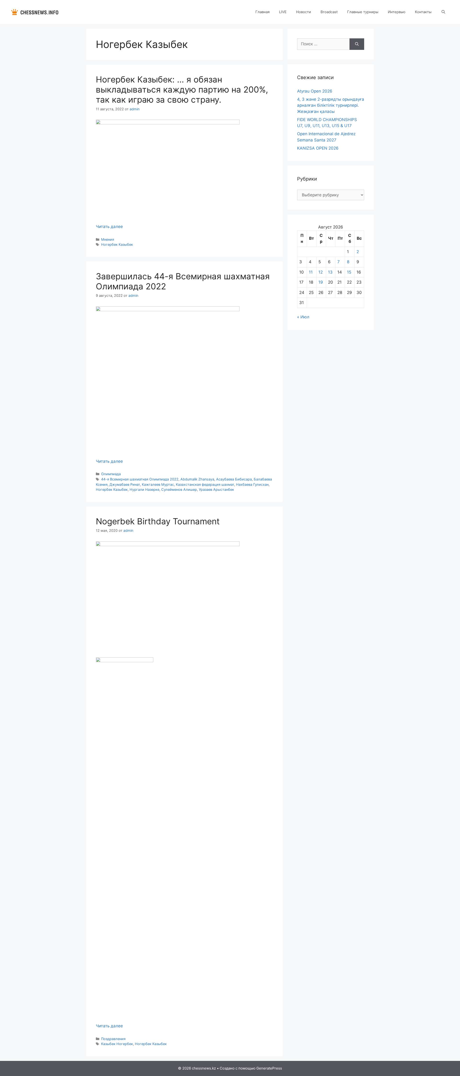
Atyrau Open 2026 (314, 91)
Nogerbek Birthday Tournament (158, 521)
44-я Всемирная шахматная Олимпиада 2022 (139, 479)
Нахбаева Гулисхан (252, 484)
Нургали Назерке (144, 489)
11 (311, 272)
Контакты (423, 12)
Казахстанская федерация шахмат (205, 484)
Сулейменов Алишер (179, 489)
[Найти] (357, 44)
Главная (262, 12)
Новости (303, 12)
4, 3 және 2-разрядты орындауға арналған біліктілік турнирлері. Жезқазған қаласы (330, 105)
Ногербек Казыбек (117, 244)
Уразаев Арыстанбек (216, 489)
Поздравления (113, 1039)
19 (320, 282)
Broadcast (329, 12)
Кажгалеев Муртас (158, 484)
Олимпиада (111, 474)
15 (349, 272)
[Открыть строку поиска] (443, 12)
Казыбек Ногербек (117, 1044)
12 (320, 272)
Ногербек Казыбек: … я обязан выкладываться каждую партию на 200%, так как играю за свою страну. (182, 89)
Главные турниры (362, 12)
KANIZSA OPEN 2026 (318, 148)
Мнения (107, 239)
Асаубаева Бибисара (234, 479)
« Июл (303, 317)
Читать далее (109, 226)
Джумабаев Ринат (124, 484)
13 (330, 272)
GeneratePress (269, 1068)
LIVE (283, 12)
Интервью (396, 12)
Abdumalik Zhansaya (197, 479)
